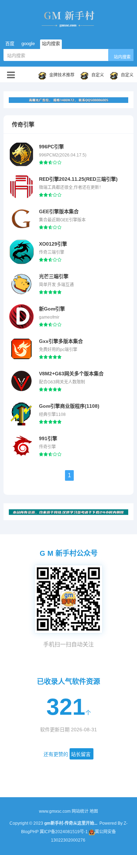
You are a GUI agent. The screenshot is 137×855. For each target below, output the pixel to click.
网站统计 (80, 811)
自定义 (97, 75)
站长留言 (81, 754)
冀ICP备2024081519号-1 (64, 831)
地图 (94, 811)
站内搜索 (122, 57)
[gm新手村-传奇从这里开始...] (68, 18)
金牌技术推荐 (61, 75)
